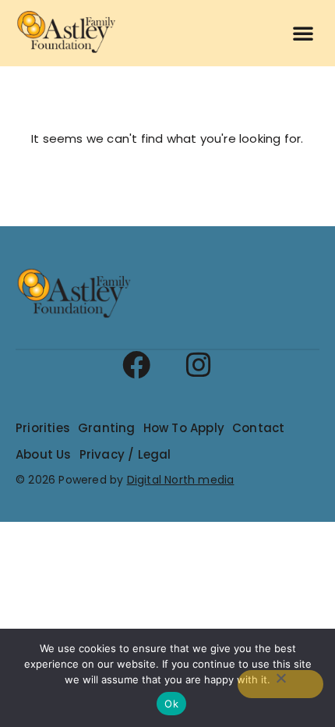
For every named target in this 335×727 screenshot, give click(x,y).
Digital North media (181, 480)
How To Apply (183, 428)
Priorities (43, 428)
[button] (303, 32)
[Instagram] (199, 365)
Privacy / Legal (125, 454)
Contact (258, 428)
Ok (171, 703)
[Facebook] (136, 365)
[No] (280, 684)
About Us (44, 454)
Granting (107, 428)
